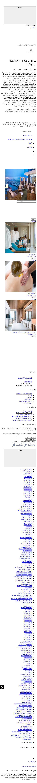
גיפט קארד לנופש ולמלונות (24, 573)
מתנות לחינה (28, 521)
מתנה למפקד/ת (27, 532)
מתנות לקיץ (28, 534)
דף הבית (33, 27)
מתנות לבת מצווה (26, 519)
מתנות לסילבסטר (26, 565)
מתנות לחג (29, 536)
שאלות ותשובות (27, 411)
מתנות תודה (28, 528)
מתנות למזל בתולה (26, 554)
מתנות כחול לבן (27, 551)
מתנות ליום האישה (26, 556)
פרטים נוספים (32, 256)
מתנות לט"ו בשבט (26, 543)
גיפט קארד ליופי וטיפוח (25, 578)
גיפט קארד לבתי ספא (25, 569)
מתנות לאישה (28, 475)
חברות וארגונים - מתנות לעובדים (22, 595)
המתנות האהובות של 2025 (23, 580)
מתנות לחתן (28, 499)
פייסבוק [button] (29, 147)
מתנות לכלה (28, 497)
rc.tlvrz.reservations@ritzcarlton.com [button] (20, 139)
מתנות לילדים (28, 490)
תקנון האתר (28, 399)
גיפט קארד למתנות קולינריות (23, 567)
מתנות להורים (27, 504)
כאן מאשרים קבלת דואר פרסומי (25, 442)
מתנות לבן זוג (28, 486)
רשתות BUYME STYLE (24, 418)
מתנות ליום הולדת (26, 512)
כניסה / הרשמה (31, 25)
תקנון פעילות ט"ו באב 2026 (23, 600)
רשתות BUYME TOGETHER (22, 416)
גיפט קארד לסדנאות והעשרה (23, 576)
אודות (30, 395)
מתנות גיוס (28, 527)
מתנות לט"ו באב (27, 562)
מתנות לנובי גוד (27, 564)
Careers (29, 397)
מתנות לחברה (28, 482)
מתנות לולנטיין (27, 560)
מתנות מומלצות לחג (26, 591)
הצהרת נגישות (27, 403)
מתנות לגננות (28, 491)
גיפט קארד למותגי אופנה (24, 571)
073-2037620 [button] (27, 135)
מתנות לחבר (28, 484)
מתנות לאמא (28, 477)
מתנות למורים (27, 493)
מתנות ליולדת (28, 480)
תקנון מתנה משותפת (25, 597)
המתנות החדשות (27, 582)
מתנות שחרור (28, 525)
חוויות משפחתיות (26, 589)
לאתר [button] (30, 143)
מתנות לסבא (28, 503)
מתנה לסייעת (28, 495)
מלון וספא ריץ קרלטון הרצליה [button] (27, 45)
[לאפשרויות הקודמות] (18, 345)
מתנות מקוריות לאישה (25, 593)
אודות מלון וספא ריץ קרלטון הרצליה (25, 69)
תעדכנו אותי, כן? (30, 439)
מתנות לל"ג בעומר (26, 547)
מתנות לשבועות (27, 552)
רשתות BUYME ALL (25, 415)
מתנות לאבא (28, 478)
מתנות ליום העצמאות (25, 549)
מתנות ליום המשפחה (25, 558)
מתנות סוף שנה (27, 515)
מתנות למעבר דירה (26, 469)
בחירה (33, 219)
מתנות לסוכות (27, 539)
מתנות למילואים (27, 530)
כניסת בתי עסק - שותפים (24, 394)
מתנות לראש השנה (26, 538)
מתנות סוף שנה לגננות (25, 508)
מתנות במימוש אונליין (25, 584)
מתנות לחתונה (27, 523)
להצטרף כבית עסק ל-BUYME (22, 420)
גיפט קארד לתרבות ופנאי (24, 575)
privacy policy (27, 602)
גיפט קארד (28, 588)
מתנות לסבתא (27, 501)
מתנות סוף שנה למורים (25, 510)
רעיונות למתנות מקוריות (24, 586)
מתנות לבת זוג (27, 488)
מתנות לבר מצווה (26, 517)
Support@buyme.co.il (29, 766)
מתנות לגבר (28, 473)
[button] (33, 3)
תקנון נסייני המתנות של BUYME (21, 599)
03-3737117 (32, 762)
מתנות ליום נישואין (26, 514)
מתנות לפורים (28, 545)
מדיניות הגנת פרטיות (25, 401)
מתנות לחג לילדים (26, 471)
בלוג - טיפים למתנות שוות (24, 413)
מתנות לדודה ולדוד (26, 506)
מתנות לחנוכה (27, 541)
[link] (16, 751)
